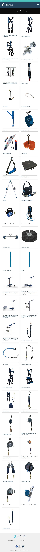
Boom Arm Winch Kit (29, 120)
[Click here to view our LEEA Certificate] (23, 546)
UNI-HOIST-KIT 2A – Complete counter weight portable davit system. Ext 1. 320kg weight (29, 284)
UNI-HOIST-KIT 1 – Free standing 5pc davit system (10, 284)
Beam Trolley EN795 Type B (29, 50)
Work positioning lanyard (29, 354)
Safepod (10, 190)
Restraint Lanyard (11, 518)
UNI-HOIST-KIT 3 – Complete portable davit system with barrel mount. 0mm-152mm (29, 308)
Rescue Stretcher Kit (10, 143)
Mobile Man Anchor (29, 167)
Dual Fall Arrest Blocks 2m (10, 471)
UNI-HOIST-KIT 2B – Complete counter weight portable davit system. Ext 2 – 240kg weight (10, 308)
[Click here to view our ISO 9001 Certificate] (18, 546)
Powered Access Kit (10, 401)
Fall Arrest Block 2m (29, 401)
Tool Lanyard (10, 354)
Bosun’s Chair (29, 143)
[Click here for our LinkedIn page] (31, 540)
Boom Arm (10, 120)
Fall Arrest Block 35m (10, 448)
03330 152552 (23, 540)
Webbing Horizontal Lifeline (29, 190)
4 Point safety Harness (29, 26)
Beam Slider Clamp (10, 237)
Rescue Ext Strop (29, 73)
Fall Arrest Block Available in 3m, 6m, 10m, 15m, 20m (29, 425)
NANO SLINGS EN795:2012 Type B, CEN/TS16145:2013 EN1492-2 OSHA (11, 73)
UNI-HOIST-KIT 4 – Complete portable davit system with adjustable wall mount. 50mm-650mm (10, 331)
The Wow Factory (18, 550)
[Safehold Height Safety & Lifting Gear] (6, 5)
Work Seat (10, 167)
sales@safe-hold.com (11, 540)
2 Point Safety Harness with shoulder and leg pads (11, 27)
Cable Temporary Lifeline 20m (10, 214)
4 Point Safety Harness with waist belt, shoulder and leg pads (11, 50)
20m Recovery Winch (29, 471)
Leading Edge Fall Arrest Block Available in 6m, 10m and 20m (29, 448)
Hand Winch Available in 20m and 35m (29, 495)
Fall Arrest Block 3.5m (10, 424)
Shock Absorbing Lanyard (29, 331)
